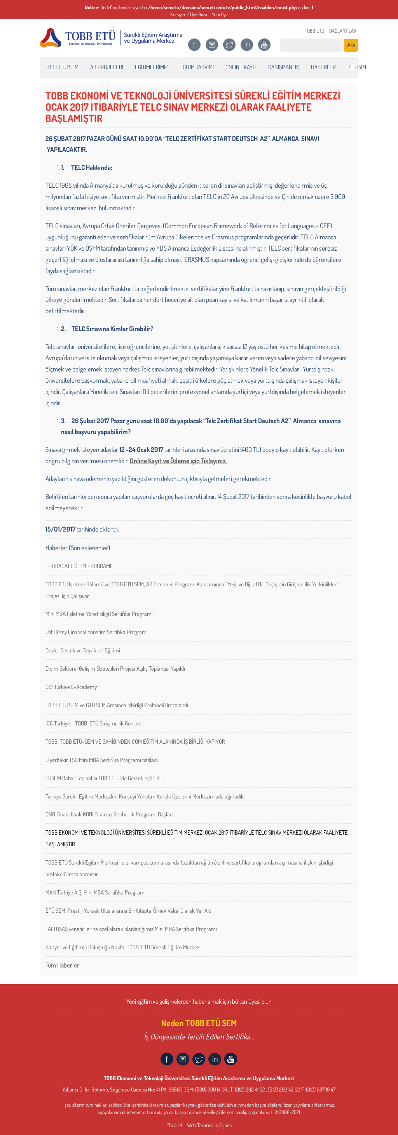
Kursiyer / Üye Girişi (188, 14)
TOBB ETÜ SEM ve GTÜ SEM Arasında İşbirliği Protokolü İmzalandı (116, 705)
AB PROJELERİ (106, 67)
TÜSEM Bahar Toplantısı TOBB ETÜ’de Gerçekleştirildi (103, 778)
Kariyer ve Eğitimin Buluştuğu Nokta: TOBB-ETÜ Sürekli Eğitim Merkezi (123, 947)
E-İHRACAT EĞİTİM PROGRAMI (78, 566)
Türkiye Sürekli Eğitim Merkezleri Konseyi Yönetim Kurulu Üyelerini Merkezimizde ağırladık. (145, 796)
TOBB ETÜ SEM (62, 67)
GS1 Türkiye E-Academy (71, 686)
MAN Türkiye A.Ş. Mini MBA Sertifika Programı (95, 892)
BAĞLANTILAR (342, 31)
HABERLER (323, 67)
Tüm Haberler (62, 965)
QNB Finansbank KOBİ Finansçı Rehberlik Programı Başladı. (110, 814)
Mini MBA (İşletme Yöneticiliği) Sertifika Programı (99, 613)
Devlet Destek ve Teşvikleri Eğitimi (82, 650)
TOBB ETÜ (314, 31)
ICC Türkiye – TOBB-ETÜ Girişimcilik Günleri (92, 723)
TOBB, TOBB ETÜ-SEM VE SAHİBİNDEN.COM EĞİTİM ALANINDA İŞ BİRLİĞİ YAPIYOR (135, 741)
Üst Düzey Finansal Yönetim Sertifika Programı (96, 632)
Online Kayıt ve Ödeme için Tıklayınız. (178, 461)
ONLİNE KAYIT (241, 67)
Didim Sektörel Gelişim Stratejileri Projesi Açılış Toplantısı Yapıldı (115, 668)
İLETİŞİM (356, 67)
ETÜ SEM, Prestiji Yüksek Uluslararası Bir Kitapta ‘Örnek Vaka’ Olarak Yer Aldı (129, 910)
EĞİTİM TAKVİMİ (197, 67)
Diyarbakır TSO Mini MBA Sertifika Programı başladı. (102, 760)
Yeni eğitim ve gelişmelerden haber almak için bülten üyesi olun (199, 1001)
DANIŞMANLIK (283, 67)
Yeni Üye (220, 14)
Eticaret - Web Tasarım (189, 1125)
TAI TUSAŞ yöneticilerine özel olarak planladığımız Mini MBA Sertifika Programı (131, 929)
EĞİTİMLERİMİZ (151, 67)
